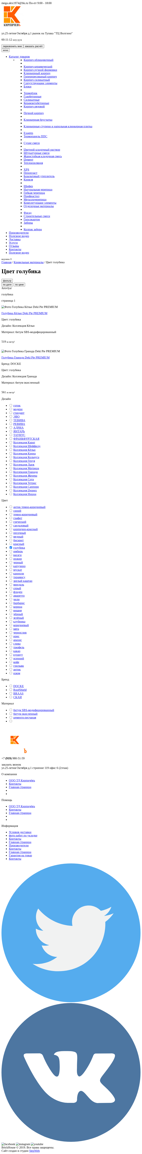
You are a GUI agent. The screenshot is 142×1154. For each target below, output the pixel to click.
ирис (16, 636)
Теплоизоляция (33, 162)
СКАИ (17, 697)
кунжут (18, 654)
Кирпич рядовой (34, 106)
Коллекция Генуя (24, 460)
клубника (19, 621)
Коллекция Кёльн (24, 449)
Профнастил (31, 196)
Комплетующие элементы (40, 202)
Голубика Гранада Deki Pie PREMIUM (25, 357)
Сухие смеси (32, 143)
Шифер (28, 186)
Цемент (28, 159)
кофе (16, 662)
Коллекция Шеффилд (26, 446)
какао (16, 651)
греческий (19, 521)
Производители (19, 232)
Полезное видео (19, 236)
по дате (7, 284)
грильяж (18, 665)
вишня (17, 610)
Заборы (28, 222)
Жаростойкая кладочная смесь (43, 156)
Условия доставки (20, 832)
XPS (26, 169)
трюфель (18, 647)
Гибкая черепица (34, 192)
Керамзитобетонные (36, 103)
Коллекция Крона (24, 453)
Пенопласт (30, 172)
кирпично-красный (25, 529)
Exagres (28, 133)
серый (17, 588)
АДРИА (18, 427)
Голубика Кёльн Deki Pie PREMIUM (24, 313)
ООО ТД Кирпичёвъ (22, 780)
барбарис (19, 603)
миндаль (18, 584)
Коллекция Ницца (24, 494)
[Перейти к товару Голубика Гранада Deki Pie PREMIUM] (30, 351)
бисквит (18, 540)
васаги (17, 555)
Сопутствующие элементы (40, 83)
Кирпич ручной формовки (40, 69)
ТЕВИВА (19, 420)
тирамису (19, 577)
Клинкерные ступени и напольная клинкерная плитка (58, 126)
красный (18, 544)
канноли (18, 573)
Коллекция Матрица (26, 468)
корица (17, 606)
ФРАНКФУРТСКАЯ (26, 438)
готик (17, 405)
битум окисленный (25, 713)
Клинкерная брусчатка (38, 119)
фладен (17, 592)
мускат (17, 569)
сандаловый (20, 525)
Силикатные (32, 99)
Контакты (15, 249)
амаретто (19, 595)
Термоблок (30, 93)
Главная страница (20, 787)
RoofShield (20, 689)
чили (16, 599)
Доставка (15, 239)
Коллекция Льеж (23, 464)
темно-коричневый (25, 514)
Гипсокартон (32, 219)
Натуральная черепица (38, 189)
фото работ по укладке (23, 835)
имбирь (18, 551)
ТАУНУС (19, 435)
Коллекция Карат (24, 442)
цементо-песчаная (24, 717)
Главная (6, 262)
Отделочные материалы (39, 206)
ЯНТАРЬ (19, 431)
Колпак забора (33, 229)
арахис (17, 640)
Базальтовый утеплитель (39, 176)
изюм (16, 673)
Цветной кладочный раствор (42, 149)
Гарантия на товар (20, 855)
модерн (18, 409)
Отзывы (14, 246)
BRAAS (18, 693)
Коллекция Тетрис (24, 483)
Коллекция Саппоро (26, 486)
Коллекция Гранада (25, 472)
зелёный (18, 617)
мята (16, 628)
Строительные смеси (37, 216)
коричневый (21, 625)
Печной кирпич (34, 113)
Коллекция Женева (25, 475)
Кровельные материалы (29, 262)
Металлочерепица (35, 199)
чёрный (18, 614)
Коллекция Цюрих (25, 490)
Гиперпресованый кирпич (40, 76)
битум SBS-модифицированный (33, 710)
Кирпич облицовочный (38, 59)
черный (18, 562)
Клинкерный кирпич (37, 73)
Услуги (13, 242)
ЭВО (16, 416)
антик (17, 669)
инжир (17, 558)
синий (17, 510)
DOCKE (18, 686)
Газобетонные (32, 96)
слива (17, 643)
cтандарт (18, 412)
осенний (18, 658)
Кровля (28, 179)
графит (17, 518)
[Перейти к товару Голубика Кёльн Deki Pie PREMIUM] (29, 307)
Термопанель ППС (35, 136)
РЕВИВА (19, 424)
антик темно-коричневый (29, 507)
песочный (19, 532)
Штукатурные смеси (37, 153)
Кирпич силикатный (37, 79)
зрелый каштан (22, 580)
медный (18, 536)
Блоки (27, 86)
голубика (19, 547)
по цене (19, 284)
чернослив (20, 632)
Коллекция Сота (23, 479)
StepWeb (34, 1150)
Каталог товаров (19, 56)
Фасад (27, 212)
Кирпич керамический (38, 66)
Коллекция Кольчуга (26, 457)
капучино (19, 566)
